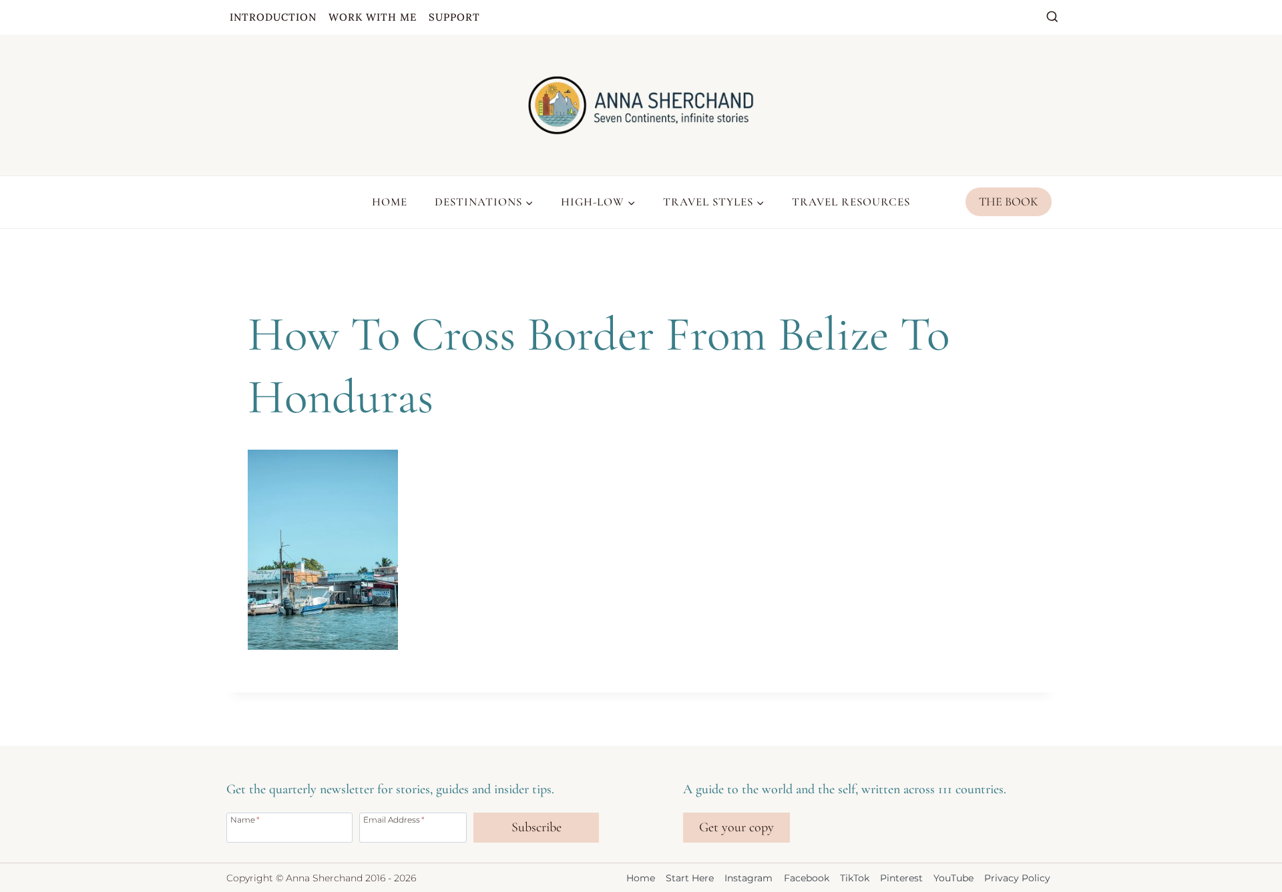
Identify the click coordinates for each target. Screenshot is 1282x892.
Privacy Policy (1017, 878)
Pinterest (901, 878)
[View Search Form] (1052, 17)
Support (454, 17)
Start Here (690, 878)
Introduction (273, 17)
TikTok (854, 878)
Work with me (373, 17)
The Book (1008, 201)
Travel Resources (851, 202)
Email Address (394, 819)
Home (389, 202)
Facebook (806, 878)
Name (245, 819)
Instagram (748, 878)
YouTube (953, 878)
